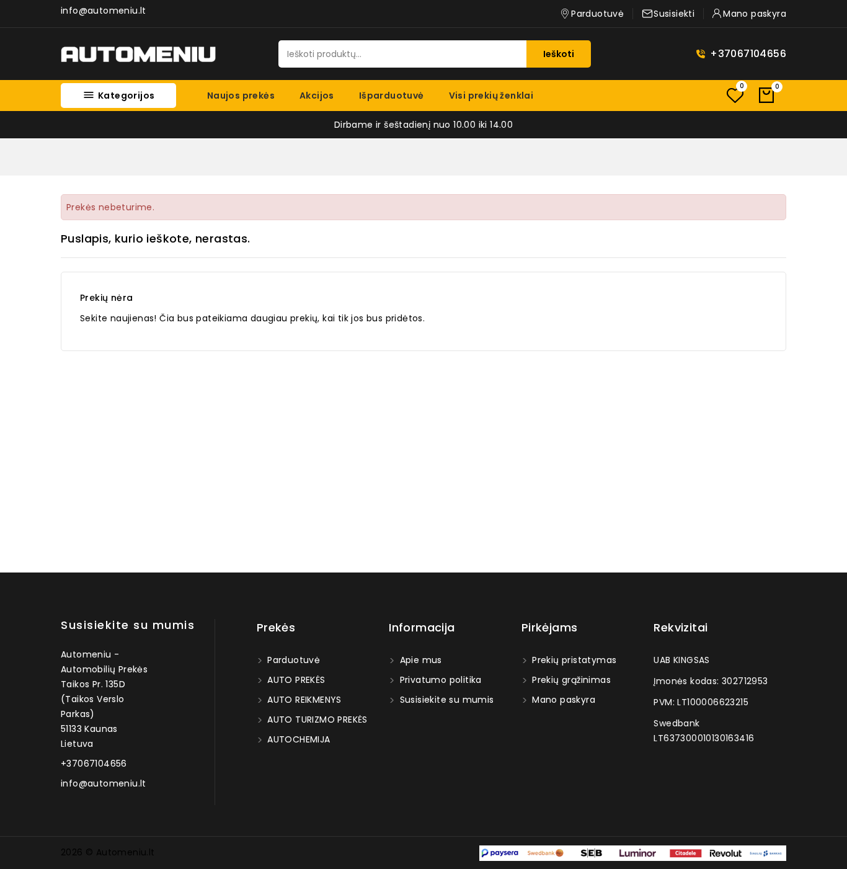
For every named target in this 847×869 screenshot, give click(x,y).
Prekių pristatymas (573, 660)
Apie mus (419, 660)
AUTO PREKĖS (295, 680)
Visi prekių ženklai (491, 95)
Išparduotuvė (391, 95)
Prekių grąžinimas (570, 680)
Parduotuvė (292, 660)
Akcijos (316, 95)
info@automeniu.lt (103, 10)
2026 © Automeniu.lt (108, 852)
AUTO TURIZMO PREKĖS (316, 719)
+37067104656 (748, 54)
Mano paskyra (562, 699)
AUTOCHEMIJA (297, 739)
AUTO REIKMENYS (303, 699)
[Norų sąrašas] (735, 95)
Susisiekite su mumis (128, 625)
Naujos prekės (241, 95)
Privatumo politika (439, 680)
